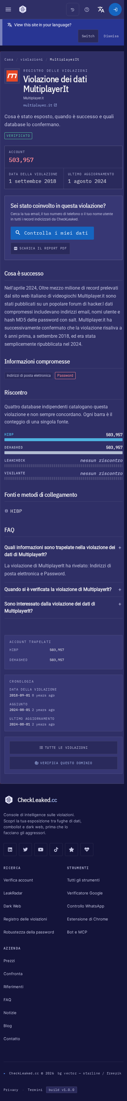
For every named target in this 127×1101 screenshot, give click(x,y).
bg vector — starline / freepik (36, 1081)
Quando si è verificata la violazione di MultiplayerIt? (58, 589)
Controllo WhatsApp (84, 906)
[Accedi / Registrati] (115, 9)
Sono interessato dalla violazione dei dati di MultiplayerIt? (49, 607)
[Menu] (8, 9)
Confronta (13, 973)
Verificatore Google (83, 893)
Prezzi (9, 960)
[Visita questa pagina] (86, 9)
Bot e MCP (76, 932)
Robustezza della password (29, 932)
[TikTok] (56, 849)
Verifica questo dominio (65, 763)
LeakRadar (13, 893)
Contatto (12, 1038)
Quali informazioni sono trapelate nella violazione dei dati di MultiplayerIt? (59, 551)
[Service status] (86, 849)
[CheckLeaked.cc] (23, 9)
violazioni (31, 59)
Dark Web (12, 906)
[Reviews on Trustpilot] (71, 849)
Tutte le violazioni (64, 748)
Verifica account (18, 880)
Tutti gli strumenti (82, 880)
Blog (8, 1025)
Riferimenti (13, 986)
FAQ (7, 999)
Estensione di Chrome (86, 919)
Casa (9, 59)
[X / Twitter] (25, 849)
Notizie (10, 1012)
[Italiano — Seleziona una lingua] (101, 9)
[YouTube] (40, 849)
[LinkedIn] (10, 849)
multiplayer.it (37, 105)
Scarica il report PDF (43, 248)
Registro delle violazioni (25, 919)
